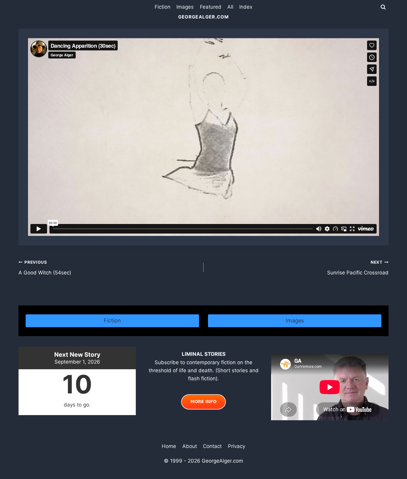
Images (185, 7)
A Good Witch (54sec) (44, 268)
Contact (212, 446)
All (230, 7)
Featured (210, 7)
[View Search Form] (383, 7)
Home (169, 446)
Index (245, 7)
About (189, 446)
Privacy (236, 446)
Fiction (162, 7)
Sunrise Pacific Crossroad (358, 268)
